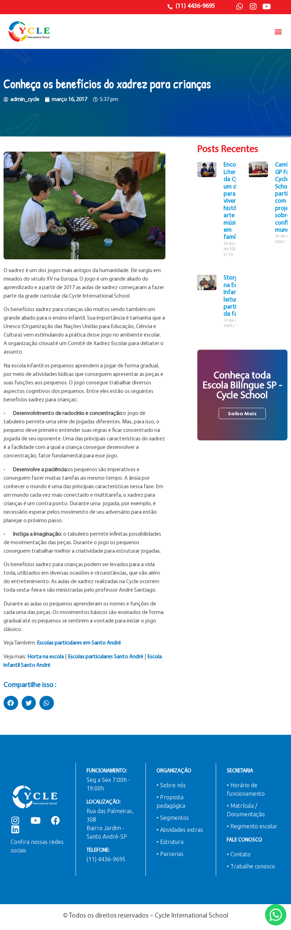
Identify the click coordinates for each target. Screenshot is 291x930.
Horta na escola (45, 657)
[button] (278, 32)
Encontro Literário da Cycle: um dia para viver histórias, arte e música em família (235, 201)
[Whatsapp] (239, 6)
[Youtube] (266, 6)
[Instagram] (253, 6)
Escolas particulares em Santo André (79, 643)
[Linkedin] (15, 829)
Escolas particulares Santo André (105, 657)
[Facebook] (55, 820)
